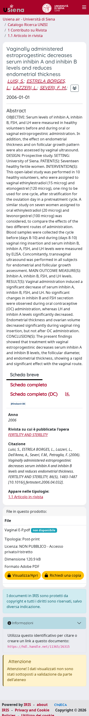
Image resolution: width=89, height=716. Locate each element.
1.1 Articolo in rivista (25, 35)
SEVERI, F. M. (53, 87)
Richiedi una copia (64, 575)
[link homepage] (15, 7)
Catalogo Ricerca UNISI (27, 24)
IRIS (27, 704)
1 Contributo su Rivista (27, 30)
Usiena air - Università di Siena (29, 19)
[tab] (67, 394)
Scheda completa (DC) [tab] (34, 394)
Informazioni (22, 623)
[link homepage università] (55, 7)
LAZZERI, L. (25, 87)
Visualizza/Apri (24, 575)
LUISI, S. (15, 81)
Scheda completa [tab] (28, 384)
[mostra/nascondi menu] (84, 7)
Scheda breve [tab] (24, 374)
